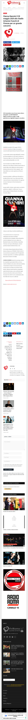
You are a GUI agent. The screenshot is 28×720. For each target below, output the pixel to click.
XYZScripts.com (20, 712)
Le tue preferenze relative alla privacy (15, 716)
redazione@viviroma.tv (12, 284)
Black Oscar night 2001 (7, 566)
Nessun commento (11, 39)
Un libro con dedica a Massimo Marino (10, 529)
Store (4, 695)
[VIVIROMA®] (14, 3)
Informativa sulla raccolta (9, 718)
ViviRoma (17, 33)
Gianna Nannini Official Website (13, 280)
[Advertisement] (14, 101)
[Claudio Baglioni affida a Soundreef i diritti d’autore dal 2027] (8, 403)
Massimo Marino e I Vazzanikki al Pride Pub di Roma (13, 548)
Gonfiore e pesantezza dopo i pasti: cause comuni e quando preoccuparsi (17, 647)
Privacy (4, 700)
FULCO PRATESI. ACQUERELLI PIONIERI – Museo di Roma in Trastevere (17, 655)
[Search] (24, 3)
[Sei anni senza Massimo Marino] (14, 503)
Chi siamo (5, 690)
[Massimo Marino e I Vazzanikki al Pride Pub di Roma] (14, 540)
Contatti (5, 693)
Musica (5, 13)
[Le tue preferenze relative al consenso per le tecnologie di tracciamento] (25, 717)
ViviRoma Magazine (7, 703)
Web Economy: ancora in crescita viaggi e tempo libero (19, 346)
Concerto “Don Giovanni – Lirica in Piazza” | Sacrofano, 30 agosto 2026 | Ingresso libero (8, 394)
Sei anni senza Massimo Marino (9, 511)
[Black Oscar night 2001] (14, 558)
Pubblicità (5, 698)
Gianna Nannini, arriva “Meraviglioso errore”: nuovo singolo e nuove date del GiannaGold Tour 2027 (8, 427)
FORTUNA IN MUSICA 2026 (17, 669)
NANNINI (5, 149)
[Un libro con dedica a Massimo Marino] (14, 522)
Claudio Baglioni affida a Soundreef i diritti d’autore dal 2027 (8, 410)
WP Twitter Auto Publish (9, 712)
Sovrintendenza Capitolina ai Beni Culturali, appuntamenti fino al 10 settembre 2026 (17, 663)
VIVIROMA (14, 710)
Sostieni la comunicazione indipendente (11, 486)
